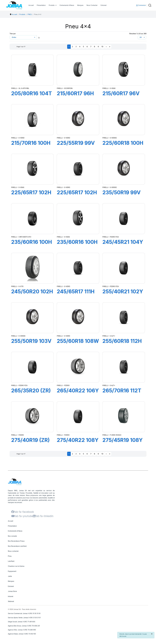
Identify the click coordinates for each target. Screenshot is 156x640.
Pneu (10, 556)
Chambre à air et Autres (16, 566)
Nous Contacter (92, 5)
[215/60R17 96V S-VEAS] (124, 70)
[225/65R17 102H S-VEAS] (32, 169)
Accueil (31, 5)
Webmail (11, 601)
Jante (10, 576)
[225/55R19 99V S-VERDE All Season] (78, 119)
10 (102, 46)
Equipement (12, 571)
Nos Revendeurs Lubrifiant (17, 546)
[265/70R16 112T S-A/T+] (124, 367)
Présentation (41, 5)
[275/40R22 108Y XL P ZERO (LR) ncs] (78, 417)
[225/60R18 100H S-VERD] (124, 119)
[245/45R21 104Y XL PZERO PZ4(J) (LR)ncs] (124, 219)
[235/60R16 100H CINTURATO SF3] (32, 219)
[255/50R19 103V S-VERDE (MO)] (32, 317)
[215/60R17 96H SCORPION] (78, 70)
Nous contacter (13, 551)
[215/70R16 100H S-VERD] (32, 120)
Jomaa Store (12, 591)
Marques (80, 5)
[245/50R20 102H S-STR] (32, 268)
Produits (52, 5)
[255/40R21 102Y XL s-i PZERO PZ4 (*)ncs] (124, 268)
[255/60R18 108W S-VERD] (78, 317)
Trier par (13, 34)
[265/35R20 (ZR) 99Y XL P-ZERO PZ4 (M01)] (32, 367)
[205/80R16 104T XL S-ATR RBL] (32, 70)
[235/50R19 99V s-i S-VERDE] (124, 169)
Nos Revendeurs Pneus (16, 541)
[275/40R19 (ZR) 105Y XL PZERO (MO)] (32, 416)
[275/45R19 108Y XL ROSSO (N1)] (124, 416)
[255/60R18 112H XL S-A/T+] (124, 318)
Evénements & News (67, 5)
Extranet (103, 5)
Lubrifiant (11, 561)
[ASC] (39, 37)
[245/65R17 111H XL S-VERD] (78, 268)
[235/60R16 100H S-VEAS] (78, 218)
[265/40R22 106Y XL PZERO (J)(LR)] (78, 367)
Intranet (10, 596)
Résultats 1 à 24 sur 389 (137, 34)
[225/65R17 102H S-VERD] (78, 169)
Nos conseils (12, 536)
